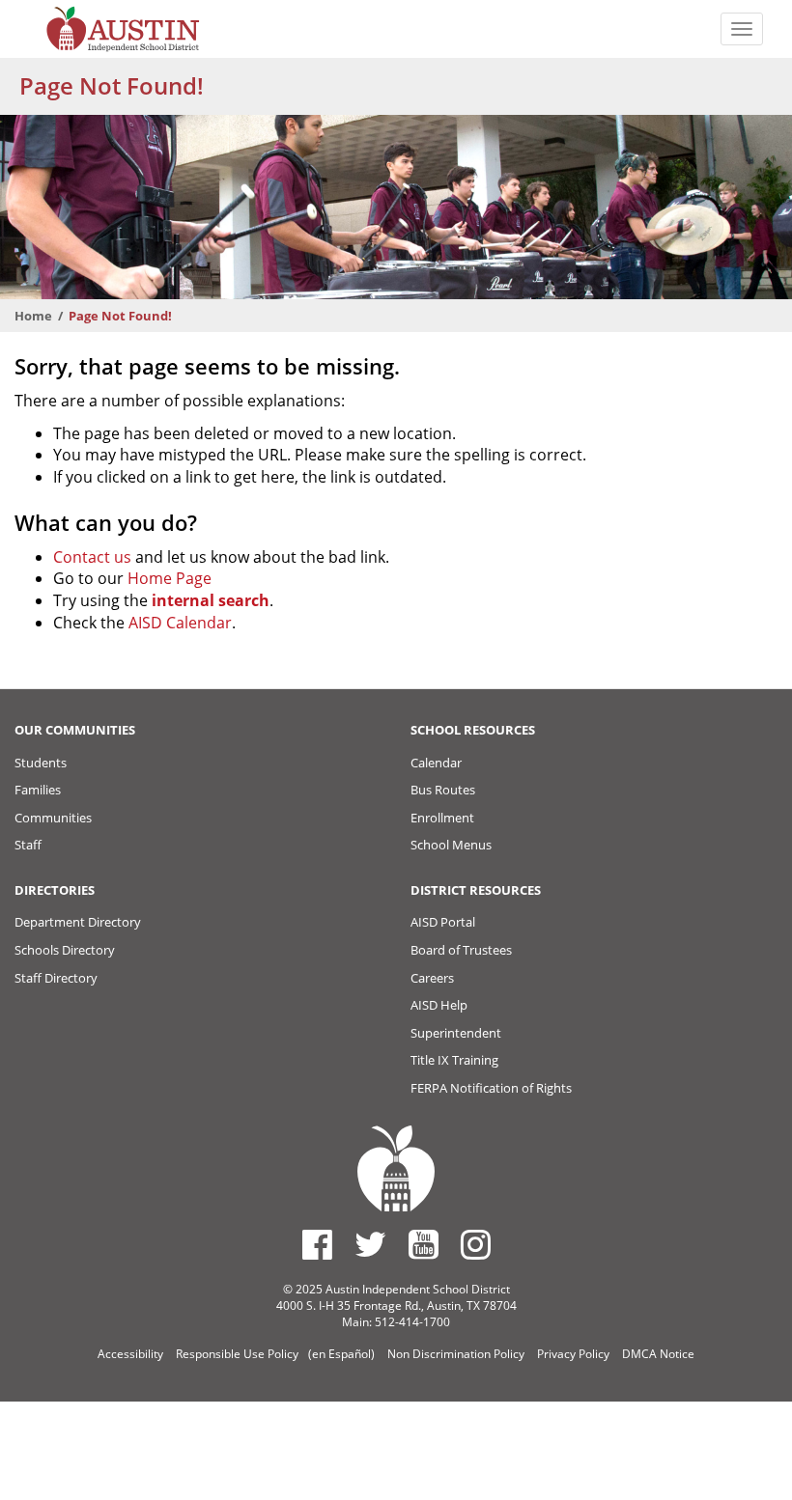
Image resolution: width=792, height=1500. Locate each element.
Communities (53, 817)
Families (37, 789)
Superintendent (455, 1033)
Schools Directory (64, 949)
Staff (28, 844)
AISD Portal (442, 922)
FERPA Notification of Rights (491, 1088)
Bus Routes (442, 789)
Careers (432, 977)
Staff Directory (56, 977)
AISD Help (438, 1005)
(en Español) (341, 1354)
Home (33, 315)
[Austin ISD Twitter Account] (370, 1244)
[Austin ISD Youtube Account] (423, 1244)
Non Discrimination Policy (455, 1354)
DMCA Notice (658, 1354)
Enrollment (442, 817)
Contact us (92, 557)
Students (40, 762)
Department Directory (77, 922)
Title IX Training (454, 1060)
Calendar (436, 762)
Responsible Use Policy (237, 1354)
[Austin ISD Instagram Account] (475, 1244)
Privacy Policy (573, 1354)
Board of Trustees (461, 949)
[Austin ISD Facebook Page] (317, 1244)
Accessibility (130, 1354)
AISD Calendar (180, 622)
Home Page (169, 578)
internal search (210, 600)
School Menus (451, 844)
